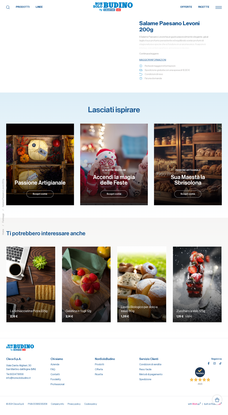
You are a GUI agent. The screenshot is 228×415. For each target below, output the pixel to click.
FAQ (53, 369)
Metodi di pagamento (151, 374)
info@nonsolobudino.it (18, 377)
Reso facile (145, 369)
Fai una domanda (153, 78)
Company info (57, 404)
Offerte (186, 6)
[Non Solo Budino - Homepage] (113, 7)
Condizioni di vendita (150, 364)
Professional (57, 384)
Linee (39, 6)
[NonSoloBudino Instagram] (214, 363)
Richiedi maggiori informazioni (160, 66)
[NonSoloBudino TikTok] (220, 363)
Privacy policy (74, 404)
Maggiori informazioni (152, 60)
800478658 (17, 374)
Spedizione (145, 379)
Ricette (203, 6)
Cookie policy (90, 404)
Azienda (55, 364)
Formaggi (3, 218)
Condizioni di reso (154, 74)
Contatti (55, 374)
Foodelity (56, 379)
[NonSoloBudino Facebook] (208, 363)
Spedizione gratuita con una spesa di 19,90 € (167, 70)
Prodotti (22, 6)
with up (194, 403)
